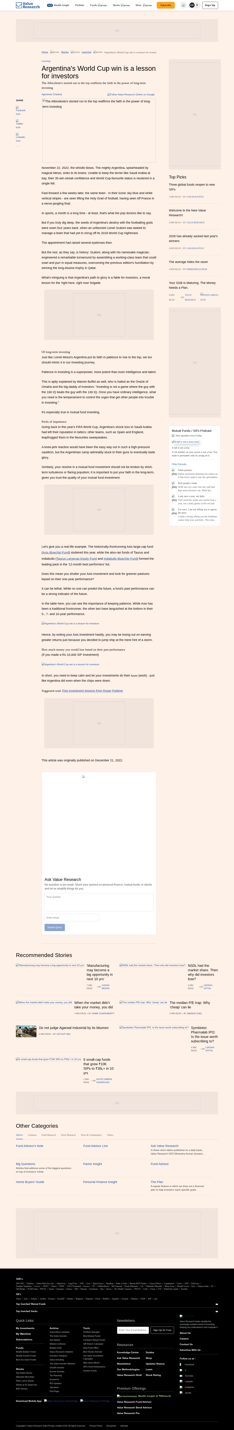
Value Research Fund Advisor (134, 1401)
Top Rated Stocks (24, 1373)
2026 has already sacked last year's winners (193, 238)
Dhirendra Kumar (197, 269)
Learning (86, 52)
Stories (65, 52)
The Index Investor (58, 1336)
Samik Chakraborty (103, 1013)
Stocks (116, 5)
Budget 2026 (56, 1348)
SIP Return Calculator (93, 1344)
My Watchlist (23, 1333)
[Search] (183, 5)
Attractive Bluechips (25, 1377)
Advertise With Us (190, 1350)
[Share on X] (19, 122)
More (139, 5)
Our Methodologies (128, 1369)
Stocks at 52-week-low (26, 1385)
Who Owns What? (91, 1363)
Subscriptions (24, 1339)
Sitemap (124, 1426)
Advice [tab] (19, 1135)
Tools (86, 1328)
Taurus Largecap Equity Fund (77, 558)
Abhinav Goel (194, 1013)
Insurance (54, 1379)
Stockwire (54, 1387)
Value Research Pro (128, 1413)
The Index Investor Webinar (62, 1364)
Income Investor (57, 1371)
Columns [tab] (32, 1135)
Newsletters (124, 1363)
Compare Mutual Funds (94, 1340)
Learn (149, 1369)
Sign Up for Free (162, 1330)
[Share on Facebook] (20, 109)
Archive (54, 1328)
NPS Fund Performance (94, 1367)
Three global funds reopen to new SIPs (192, 187)
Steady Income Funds (26, 1356)
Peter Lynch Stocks (25, 1381)
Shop (149, 1358)
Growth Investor (57, 1367)
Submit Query (54, 927)
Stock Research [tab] (68, 1135)
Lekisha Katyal (208, 987)
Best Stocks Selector (92, 1352)
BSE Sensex (22, 1389)
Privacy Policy (95, 1426)
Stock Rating (153, 1375)
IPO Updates (55, 1383)
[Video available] (210, 297)
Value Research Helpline (61, 1352)
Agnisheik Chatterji (52, 94)
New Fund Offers (91, 1348)
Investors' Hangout (58, 1356)
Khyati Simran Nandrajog (104, 1081)
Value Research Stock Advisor (134, 1407)
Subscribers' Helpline (60, 1332)
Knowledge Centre (128, 1352)
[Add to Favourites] (18, 151)
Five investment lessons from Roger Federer (92, 691)
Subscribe (165, 5)
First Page (54, 1391)
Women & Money (58, 1344)
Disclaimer (111, 1426)
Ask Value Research (128, 1358)
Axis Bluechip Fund (56, 552)
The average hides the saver (188, 262)
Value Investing (57, 1360)
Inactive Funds (90, 1371)
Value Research (196, 222)
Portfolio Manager (91, 1332)
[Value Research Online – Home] (28, 5)
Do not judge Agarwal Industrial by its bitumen (74, 1028)
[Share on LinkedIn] (20, 136)
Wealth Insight (61, 5)
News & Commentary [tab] (91, 1135)
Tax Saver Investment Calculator (93, 1357)
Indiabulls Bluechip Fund (120, 558)
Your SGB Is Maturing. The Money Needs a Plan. (192, 285)
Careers (184, 1338)
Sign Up (210, 5)
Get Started (55, 1340)
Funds (93, 5)
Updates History (155, 1363)
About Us (185, 1333)
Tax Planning (56, 1375)
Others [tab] (110, 1135)
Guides (150, 1352)
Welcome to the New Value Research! (187, 213)
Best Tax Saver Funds (26, 1360)
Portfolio (79, 5)
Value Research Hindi (129, 1375)
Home (45, 52)
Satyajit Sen (63, 1034)
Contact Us (186, 1344)
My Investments (25, 1328)
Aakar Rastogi (195, 197)
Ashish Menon (105, 987)
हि (197, 5)
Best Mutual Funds (92, 1336)
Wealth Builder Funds (26, 1352)
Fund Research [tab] (49, 1135)
